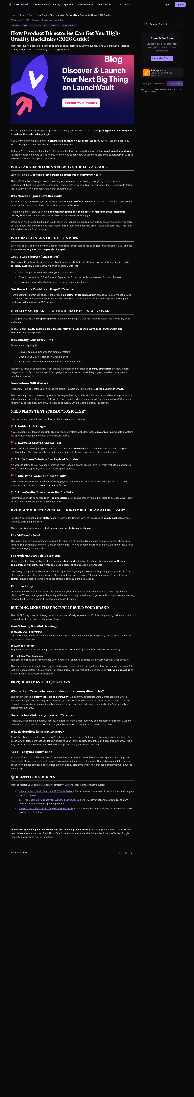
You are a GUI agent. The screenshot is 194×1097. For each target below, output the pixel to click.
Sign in (167, 4)
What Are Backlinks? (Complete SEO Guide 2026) (46, 791)
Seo (31, 15)
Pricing (56, 4)
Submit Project (42, 4)
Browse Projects (85, 4)
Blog (22, 15)
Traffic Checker (123, 4)
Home (13, 15)
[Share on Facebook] (131, 852)
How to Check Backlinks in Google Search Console (46, 808)
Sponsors (68, 4)
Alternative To (104, 4)
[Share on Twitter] (120, 852)
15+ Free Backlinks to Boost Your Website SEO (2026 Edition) (52, 799)
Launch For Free (160, 58)
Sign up (180, 4)
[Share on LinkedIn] (126, 852)
